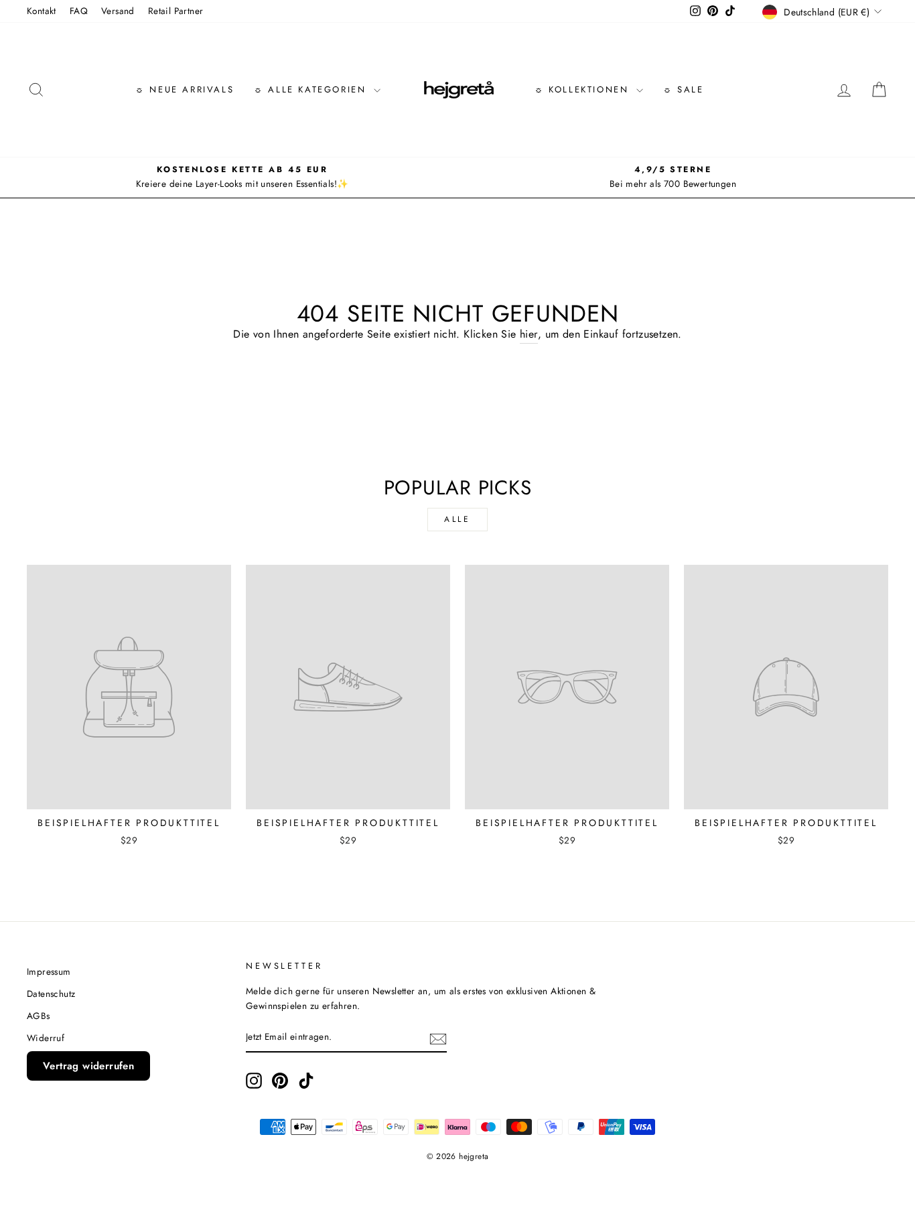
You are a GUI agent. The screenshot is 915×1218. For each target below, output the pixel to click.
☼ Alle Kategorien (312, 89)
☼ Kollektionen (584, 89)
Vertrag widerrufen (88, 1066)
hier (529, 334)
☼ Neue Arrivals (184, 89)
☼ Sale (683, 89)
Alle (457, 519)
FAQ (79, 10)
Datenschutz (51, 993)
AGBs (38, 1015)
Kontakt (41, 10)
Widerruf (45, 1037)
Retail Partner (176, 10)
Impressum (49, 971)
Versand (118, 10)
